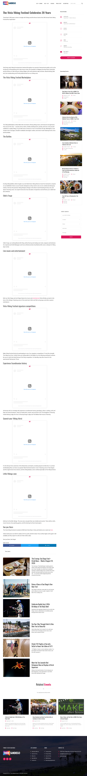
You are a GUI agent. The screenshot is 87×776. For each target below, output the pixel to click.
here (52, 530)
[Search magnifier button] (82, 3)
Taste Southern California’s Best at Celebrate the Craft (70, 143)
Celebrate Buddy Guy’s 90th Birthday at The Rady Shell (41, 605)
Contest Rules (48, 751)
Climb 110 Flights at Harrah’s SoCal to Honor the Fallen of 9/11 (42, 645)
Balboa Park (66, 124)
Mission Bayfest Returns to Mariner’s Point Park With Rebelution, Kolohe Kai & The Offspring (70, 170)
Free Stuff (58, 3)
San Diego (65, 177)
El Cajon (65, 98)
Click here (66, 52)
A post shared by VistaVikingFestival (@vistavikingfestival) (29, 62)
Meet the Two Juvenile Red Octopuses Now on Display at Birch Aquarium (43, 665)
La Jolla (65, 149)
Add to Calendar (71, 57)
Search (71, 236)
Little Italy (65, 202)
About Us (33, 756)
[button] (71, 219)
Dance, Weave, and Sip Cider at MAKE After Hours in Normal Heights (71, 718)
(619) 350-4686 (63, 756)
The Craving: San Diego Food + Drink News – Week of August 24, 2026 (42, 561)
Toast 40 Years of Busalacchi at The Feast (70, 197)
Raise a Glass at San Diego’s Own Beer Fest (42, 585)
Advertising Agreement (50, 760)
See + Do (46, 3)
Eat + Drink (39, 3)
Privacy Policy (48, 753)
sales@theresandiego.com (65, 753)
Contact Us (34, 760)
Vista (65, 35)
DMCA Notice (48, 758)
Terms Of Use (48, 756)
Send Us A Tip (34, 753)
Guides (52, 3)
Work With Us (34, 758)
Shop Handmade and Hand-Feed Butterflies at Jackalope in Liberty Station (43, 718)
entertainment (36, 298)
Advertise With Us (35, 751)
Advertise (65, 3)
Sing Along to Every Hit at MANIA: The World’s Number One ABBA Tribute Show (71, 92)
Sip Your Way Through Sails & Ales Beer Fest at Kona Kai (43, 625)
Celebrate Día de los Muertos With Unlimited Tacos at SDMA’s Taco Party (70, 118)
